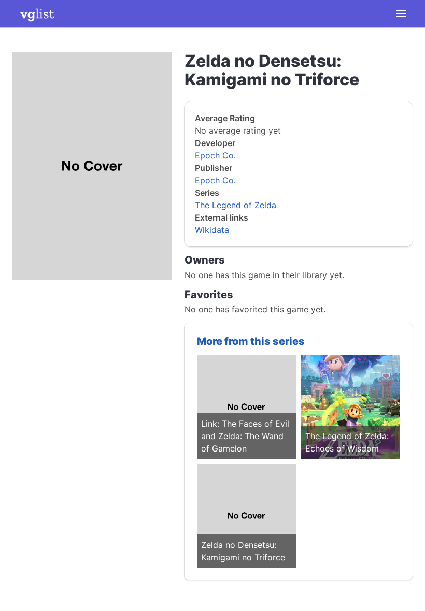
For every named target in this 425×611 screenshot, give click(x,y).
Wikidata (212, 230)
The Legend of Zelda (235, 205)
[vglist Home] (37, 13)
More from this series (251, 341)
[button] (401, 13)
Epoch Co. (215, 155)
